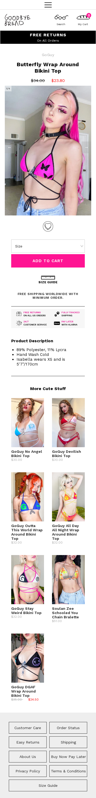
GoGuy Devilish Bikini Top (66, 453)
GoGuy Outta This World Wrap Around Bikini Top (27, 532)
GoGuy (48, 55)
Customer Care (27, 728)
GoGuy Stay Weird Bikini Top (26, 610)
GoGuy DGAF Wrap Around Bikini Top (23, 691)
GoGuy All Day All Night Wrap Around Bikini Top (65, 532)
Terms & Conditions (68, 771)
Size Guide (48, 785)
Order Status (68, 728)
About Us (27, 756)
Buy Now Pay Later (68, 756)
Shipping (68, 742)
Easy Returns (27, 742)
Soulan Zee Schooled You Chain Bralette (65, 612)
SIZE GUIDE (48, 282)
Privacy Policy (27, 771)
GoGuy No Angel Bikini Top (26, 453)
